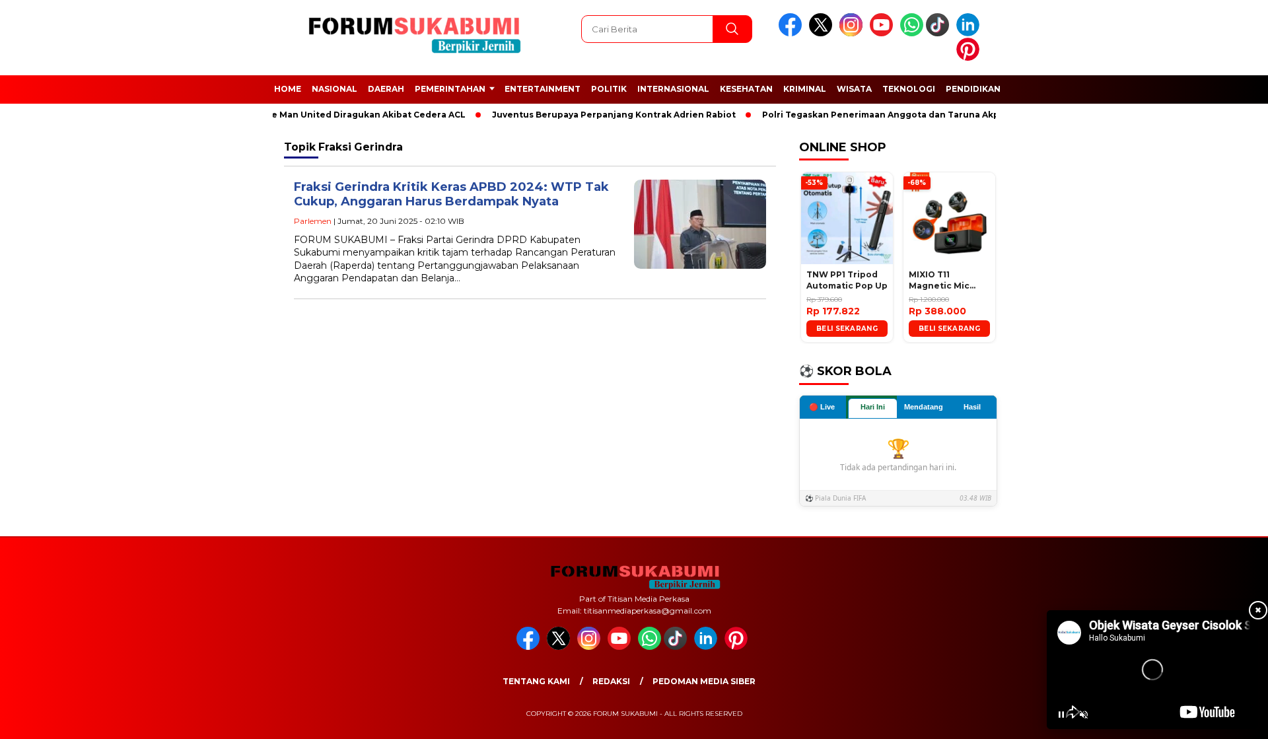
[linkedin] (970, 33)
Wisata (854, 89)
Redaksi (611, 681)
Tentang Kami (536, 681)
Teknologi (908, 89)
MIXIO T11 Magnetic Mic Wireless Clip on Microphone (945, 280)
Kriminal (804, 89)
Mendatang (923, 407)
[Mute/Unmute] (1083, 714)
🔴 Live (822, 407)
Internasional (673, 89)
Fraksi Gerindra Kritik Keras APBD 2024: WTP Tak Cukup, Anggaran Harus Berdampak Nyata (451, 194)
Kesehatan (746, 89)
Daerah (386, 89)
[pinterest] (970, 58)
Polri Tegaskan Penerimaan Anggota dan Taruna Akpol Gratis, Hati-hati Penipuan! (937, 115)
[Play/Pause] (1061, 714)
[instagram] (853, 33)
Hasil (972, 407)
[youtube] (884, 33)
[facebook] (792, 33)
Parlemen (313, 221)
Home (287, 89)
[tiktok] (940, 33)
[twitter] (823, 33)
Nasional (334, 89)
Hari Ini (873, 407)
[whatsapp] (911, 33)
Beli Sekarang (847, 328)
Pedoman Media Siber (704, 681)
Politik (609, 89)
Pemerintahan (450, 89)
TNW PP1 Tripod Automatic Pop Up (847, 280)
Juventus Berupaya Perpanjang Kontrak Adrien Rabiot (605, 115)
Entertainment (543, 89)
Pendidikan (973, 89)
